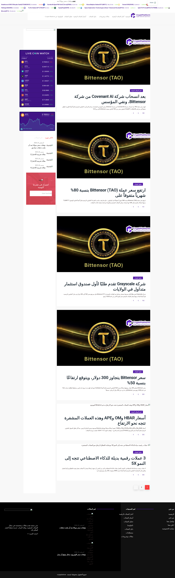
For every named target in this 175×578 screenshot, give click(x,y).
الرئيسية (128, 16)
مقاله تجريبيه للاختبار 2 (38, 154)
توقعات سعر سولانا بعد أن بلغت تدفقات (72, 528)
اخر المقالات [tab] (38, 138)
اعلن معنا (171, 525)
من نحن (171, 518)
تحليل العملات (68, 16)
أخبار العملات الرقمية (118, 16)
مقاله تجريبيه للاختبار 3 (38, 161)
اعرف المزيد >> (32, 534)
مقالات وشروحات (104, 16)
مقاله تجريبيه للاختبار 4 (38, 168)
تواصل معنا (170, 521)
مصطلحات (129, 533)
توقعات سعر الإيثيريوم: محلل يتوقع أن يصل (71, 555)
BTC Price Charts (27, 128)
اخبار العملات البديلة (136, 90)
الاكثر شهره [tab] (49, 138)
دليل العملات (92, 16)
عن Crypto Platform (51, 16)
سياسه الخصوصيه (168, 529)
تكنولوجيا (60, 16)
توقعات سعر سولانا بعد (64, 1)
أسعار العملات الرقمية (79, 16)
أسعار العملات (128, 518)
